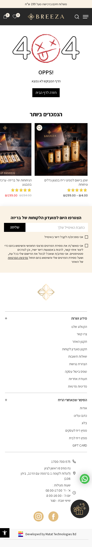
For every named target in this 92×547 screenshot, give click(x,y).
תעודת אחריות (78, 378)
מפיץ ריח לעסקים (76, 430)
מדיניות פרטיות (77, 386)
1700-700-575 (61, 461)
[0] (5, 16)
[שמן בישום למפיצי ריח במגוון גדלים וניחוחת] (61, 149)
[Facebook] (53, 517)
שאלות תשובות (77, 356)
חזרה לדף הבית (46, 92)
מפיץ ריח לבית (78, 438)
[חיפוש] (77, 16)
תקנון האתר (79, 341)
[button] (39, 127)
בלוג (84, 423)
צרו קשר (82, 334)
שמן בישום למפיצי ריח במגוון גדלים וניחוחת (66, 182)
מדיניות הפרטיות (18, 257)
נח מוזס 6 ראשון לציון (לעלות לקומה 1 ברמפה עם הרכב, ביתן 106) (46, 473)
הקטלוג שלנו (79, 326)
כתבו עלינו (80, 415)
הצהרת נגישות (78, 364)
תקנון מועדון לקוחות (74, 349)
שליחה (14, 227)
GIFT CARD (79, 445)
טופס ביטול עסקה (76, 371)
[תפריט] (85, 16)
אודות (83, 408)
